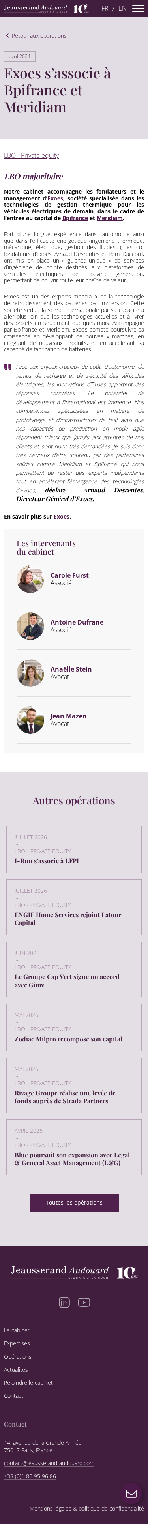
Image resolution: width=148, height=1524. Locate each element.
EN (122, 8)
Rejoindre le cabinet (28, 1382)
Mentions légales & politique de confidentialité (87, 1508)
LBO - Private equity (31, 155)
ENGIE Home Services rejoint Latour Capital (68, 918)
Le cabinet (17, 1330)
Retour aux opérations (39, 36)
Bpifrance (75, 218)
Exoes (55, 198)
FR (105, 8)
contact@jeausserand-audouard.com (49, 1463)
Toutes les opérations (74, 1202)
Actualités (16, 1369)
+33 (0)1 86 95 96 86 (30, 1476)
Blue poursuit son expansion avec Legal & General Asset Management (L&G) (72, 1159)
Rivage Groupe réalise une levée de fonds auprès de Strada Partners (65, 1097)
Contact (13, 1395)
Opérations (18, 1356)
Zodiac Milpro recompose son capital (68, 1039)
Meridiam (110, 218)
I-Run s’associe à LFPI (47, 860)
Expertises (17, 1343)
